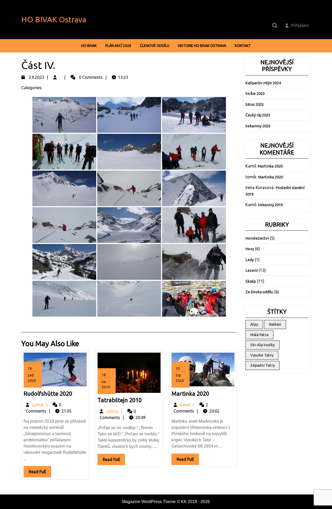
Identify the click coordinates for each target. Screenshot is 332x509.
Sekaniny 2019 (270, 205)
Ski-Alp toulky (262, 345)
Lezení (251, 270)
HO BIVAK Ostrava (53, 19)
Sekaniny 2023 (258, 126)
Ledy (249, 259)
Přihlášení (300, 25)
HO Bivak (89, 46)
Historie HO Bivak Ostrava (202, 46)
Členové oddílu (154, 46)
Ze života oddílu (259, 292)
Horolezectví (257, 238)
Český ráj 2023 (257, 115)
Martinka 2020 (190, 393)
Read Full (40, 473)
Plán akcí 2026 (118, 46)
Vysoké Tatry (261, 355)
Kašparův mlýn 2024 (263, 83)
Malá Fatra (259, 334)
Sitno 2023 (254, 104)
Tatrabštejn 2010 (120, 400)
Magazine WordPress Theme (149, 501)
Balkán (275, 324)
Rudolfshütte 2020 (48, 393)
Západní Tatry (262, 365)
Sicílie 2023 (255, 93)
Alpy (254, 324)
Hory (249, 249)
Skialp (250, 281)
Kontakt (243, 46)
